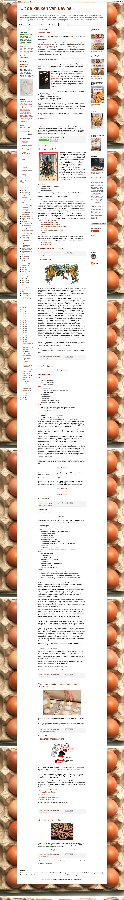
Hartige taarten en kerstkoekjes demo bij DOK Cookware (27, 239)
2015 (23, 330)
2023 (23, 313)
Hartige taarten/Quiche (27, 242)
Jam (23, 260)
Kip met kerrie (42, 794)
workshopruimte (26, 299)
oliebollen (72, 36)
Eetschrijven (66, 43)
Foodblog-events (26, 223)
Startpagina (22, 24)
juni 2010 (25, 379)
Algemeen (44, 255)
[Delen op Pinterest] (57, 139)
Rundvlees (24, 276)
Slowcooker (24, 280)
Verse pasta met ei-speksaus (46, 796)
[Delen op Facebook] (56, 139)
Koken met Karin (58, 767)
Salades (24, 278)
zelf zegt (47, 218)
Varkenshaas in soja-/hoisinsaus (47, 792)
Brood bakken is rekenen (26, 196)
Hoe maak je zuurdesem (25, 142)
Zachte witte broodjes (27, 145)
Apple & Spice (45, 498)
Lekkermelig (26, 36)
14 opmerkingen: (57, 137)
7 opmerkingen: (56, 810)
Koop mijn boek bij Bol (96, 51)
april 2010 (25, 384)
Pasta (23, 269)
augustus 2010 (27, 375)
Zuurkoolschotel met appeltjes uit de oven (50, 797)
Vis (22, 291)
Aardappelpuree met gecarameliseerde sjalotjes (53, 226)
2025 (23, 309)
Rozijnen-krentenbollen (25, 175)
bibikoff (65, 879)
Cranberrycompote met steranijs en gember (52, 230)
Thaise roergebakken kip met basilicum (49, 791)
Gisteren (61, 152)
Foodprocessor (25, 227)
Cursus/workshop (51, 731)
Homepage (62, 861)
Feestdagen (63, 24)
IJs (22, 254)
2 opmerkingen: (56, 674)
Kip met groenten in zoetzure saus (48, 789)
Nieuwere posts (43, 861)
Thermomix (24, 288)
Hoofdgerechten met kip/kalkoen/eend (27, 249)
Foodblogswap (25, 225)
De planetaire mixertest (27, 48)
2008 (55, 295)
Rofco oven (24, 275)
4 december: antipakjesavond (51, 739)
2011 (23, 339)
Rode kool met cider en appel (46, 799)
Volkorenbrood (25, 165)
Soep (23, 284)
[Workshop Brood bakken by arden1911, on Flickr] (62, 715)
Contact (43, 24)
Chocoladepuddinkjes (47, 244)
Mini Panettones (45, 366)
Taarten (23, 286)
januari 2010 (26, 390)
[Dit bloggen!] (52, 139)
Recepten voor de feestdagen (51, 820)
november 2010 (27, 369)
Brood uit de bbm (26, 199)
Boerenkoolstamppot (46, 242)
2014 (23, 333)
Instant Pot (24, 258)
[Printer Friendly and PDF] (44, 140)
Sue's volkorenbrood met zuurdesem (27, 149)
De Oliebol (54, 76)
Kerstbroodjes (44, 512)
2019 (23, 322)
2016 (23, 328)
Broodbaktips (53, 24)
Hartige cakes (25, 235)
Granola (24, 229)
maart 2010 (26, 386)
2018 (23, 324)
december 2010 (27, 343)
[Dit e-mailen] (50, 139)
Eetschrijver (64, 159)
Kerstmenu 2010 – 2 (47, 149)
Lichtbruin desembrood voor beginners (26, 154)
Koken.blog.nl (78, 73)
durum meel (43, 126)
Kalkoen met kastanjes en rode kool (50, 224)
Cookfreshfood (48, 213)
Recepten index (33, 24)
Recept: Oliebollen (46, 33)
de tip (74, 75)
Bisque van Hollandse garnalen (49, 222)
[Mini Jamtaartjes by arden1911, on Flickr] (62, 839)
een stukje (51, 292)
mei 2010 (25, 382)
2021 (23, 318)
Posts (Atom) (49, 863)
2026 (23, 307)
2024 (23, 311)
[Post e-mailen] (63, 137)
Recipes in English (26, 271)
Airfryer (23, 190)
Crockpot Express (26, 212)
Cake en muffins (26, 206)
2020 (23, 320)
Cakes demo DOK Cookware (26, 208)
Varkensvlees (25, 289)
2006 (23, 399)
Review (23, 273)
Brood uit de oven (26, 201)
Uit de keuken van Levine (45, 8)
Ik (75, 166)
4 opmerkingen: (56, 729)
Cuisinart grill (25, 214)
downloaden (54, 86)
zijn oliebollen (47, 44)
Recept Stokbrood (26, 162)
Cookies (24, 211)
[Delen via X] (54, 139)
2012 (23, 337)
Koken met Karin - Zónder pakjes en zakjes (58, 769)
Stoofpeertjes (44, 228)
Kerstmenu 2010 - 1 (47, 260)
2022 (23, 316)
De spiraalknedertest (26, 49)
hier (42, 723)
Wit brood (24, 297)
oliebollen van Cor (63, 38)
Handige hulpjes (26, 233)
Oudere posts (82, 861)
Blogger (81, 879)
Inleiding (23, 46)
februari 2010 (26, 388)
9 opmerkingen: (56, 503)
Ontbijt (23, 267)
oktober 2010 (26, 371)
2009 (23, 393)
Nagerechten (25, 263)
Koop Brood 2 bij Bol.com (97, 152)
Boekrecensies (25, 194)
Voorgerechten (25, 295)
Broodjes (44, 505)
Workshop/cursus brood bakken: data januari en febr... (27, 357)
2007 (39, 295)
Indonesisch (25, 256)
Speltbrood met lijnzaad (25, 158)
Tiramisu (43, 232)
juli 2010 (25, 377)
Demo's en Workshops (27, 218)
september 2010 (27, 373)
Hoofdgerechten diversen (26, 246)
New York (24, 265)
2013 (23, 335)
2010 (23, 341)
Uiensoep (65, 802)
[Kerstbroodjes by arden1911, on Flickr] (62, 516)
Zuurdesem (24, 300)
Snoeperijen (25, 282)
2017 (23, 326)
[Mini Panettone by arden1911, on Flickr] (62, 370)
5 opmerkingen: (56, 356)
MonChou (24, 262)
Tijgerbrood (24, 167)
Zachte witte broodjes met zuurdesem (27, 171)
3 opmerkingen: (56, 252)
